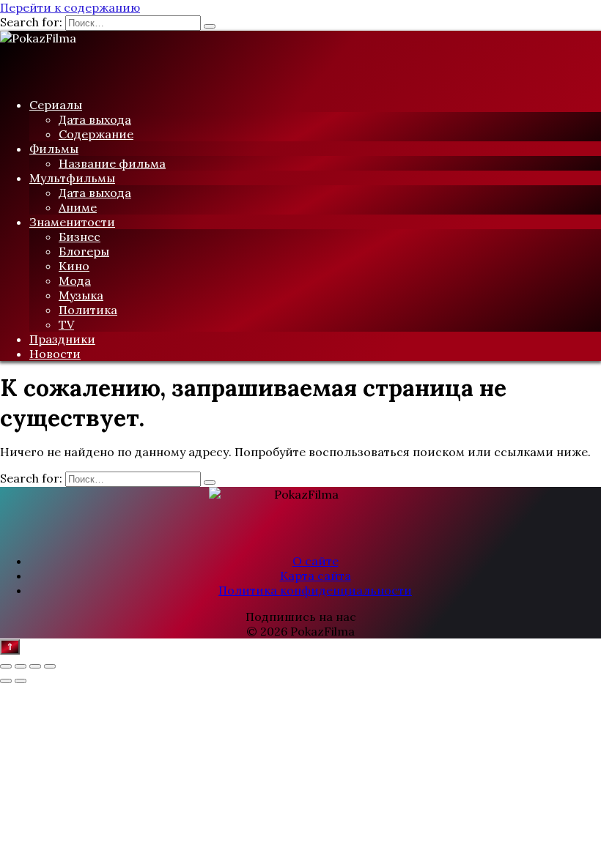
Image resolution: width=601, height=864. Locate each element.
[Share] (20, 666)
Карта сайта (315, 575)
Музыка (81, 295)
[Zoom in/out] (50, 666)
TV (66, 324)
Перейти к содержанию (70, 7)
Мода (75, 280)
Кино (74, 265)
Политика (88, 309)
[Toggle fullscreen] (35, 666)
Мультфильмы (72, 178)
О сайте (315, 561)
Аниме (78, 207)
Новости (55, 353)
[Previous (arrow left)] (6, 681)
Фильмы (53, 148)
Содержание (96, 134)
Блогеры (84, 251)
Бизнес (79, 236)
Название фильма (112, 163)
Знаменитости (72, 222)
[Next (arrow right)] (20, 681)
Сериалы (55, 104)
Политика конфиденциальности (315, 590)
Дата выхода (95, 119)
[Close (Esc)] (6, 666)
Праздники (62, 339)
